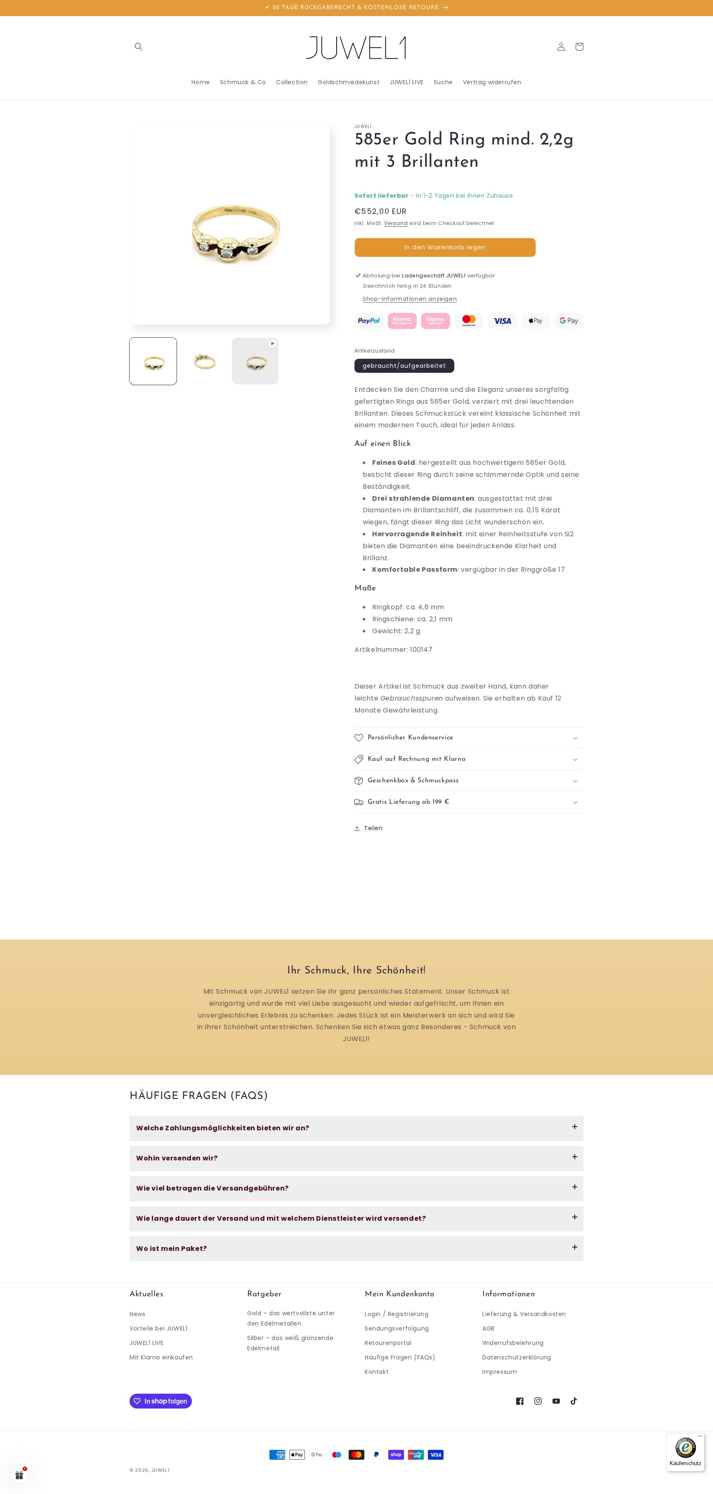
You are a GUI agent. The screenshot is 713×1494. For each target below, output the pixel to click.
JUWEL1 (160, 1470)
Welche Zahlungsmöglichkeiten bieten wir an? (222, 1128)
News (137, 1314)
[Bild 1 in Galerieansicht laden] (153, 361)
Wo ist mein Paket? (171, 1248)
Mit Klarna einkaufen (161, 1357)
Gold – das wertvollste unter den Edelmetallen (291, 1318)
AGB (488, 1328)
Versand (396, 223)
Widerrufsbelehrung (513, 1343)
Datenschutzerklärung (516, 1357)
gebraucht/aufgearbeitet (404, 366)
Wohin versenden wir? (177, 1158)
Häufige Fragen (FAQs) (400, 1357)
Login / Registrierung (397, 1314)
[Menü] (700, 1438)
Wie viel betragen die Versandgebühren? (212, 1188)
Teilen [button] (373, 828)
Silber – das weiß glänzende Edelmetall (290, 1343)
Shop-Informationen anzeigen (410, 299)
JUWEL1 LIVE (147, 1343)
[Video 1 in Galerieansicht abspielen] (255, 361)
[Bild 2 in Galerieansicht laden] (204, 361)
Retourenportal (388, 1343)
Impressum (499, 1372)
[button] (139, 47)
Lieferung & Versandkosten (524, 1314)
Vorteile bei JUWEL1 (158, 1328)
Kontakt (377, 1372)
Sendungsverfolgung (397, 1328)
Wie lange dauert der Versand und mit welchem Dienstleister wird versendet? (281, 1218)
